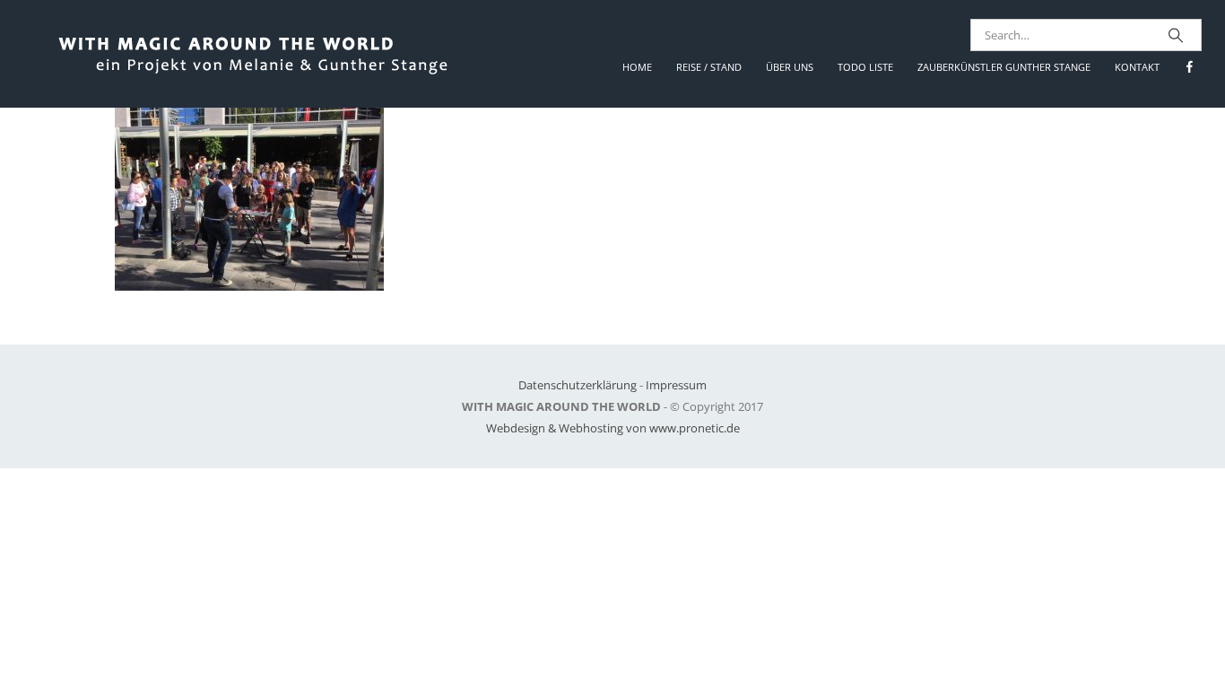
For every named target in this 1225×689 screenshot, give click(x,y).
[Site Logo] (270, 54)
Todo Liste (865, 67)
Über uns (789, 67)
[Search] (1176, 35)
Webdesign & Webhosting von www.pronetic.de (613, 428)
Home (637, 67)
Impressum (676, 385)
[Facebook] (1189, 66)
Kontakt (1137, 67)
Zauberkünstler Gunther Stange (1003, 67)
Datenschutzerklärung (577, 385)
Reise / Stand (709, 67)
